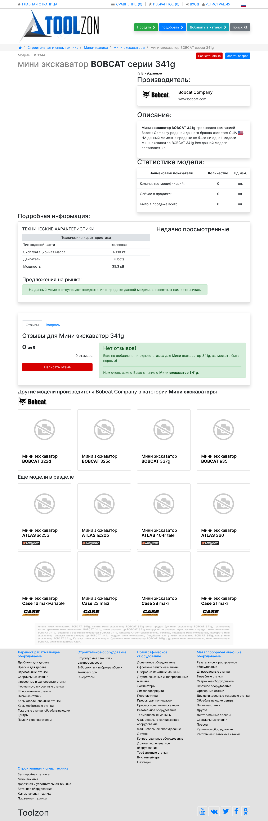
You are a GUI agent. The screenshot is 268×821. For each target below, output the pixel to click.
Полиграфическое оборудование (152, 654)
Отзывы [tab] (32, 325)
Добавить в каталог (206, 27)
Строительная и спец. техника (43, 768)
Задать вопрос (237, 56)
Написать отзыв (209, 56)
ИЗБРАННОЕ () (166, 4)
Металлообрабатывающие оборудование (219, 654)
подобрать (170, 27)
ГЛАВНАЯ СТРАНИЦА (39, 4)
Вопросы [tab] (53, 325)
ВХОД (194, 4)
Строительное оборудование (101, 652)
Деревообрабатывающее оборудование (39, 654)
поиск (238, 27)
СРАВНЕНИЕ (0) (129, 4)
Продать (144, 27)
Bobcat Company (195, 92)
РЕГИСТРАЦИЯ (217, 4)
